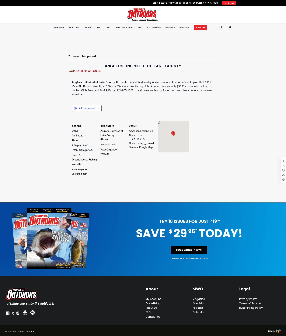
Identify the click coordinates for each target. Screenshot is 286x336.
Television (198, 303)
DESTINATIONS (154, 27)
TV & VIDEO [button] (74, 27)
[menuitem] (59, 27)
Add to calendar (87, 108)
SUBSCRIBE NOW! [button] (189, 250)
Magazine (198, 299)
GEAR (140, 27)
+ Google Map (145, 147)
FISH (99, 27)
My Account (153, 299)
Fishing (93, 159)
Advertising (153, 303)
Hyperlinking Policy (251, 308)
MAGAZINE (59, 27)
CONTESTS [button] (184, 27)
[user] (230, 27)
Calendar (198, 312)
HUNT (108, 27)
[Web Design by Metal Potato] (274, 332)
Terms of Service (250, 303)
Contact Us (153, 317)
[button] (7, 314)
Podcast (197, 308)
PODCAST (88, 27)
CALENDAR (170, 27)
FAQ (148, 312)
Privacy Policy (248, 299)
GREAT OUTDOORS (124, 27)
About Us (151, 308)
